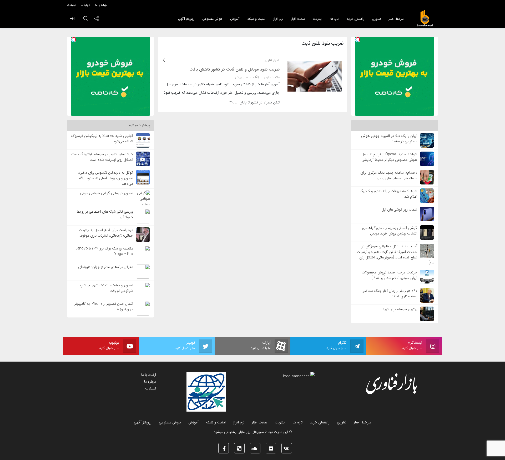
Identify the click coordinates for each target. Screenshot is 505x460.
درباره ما (150, 381)
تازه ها (297, 422)
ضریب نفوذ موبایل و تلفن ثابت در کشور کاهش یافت (234, 69)
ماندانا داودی (271, 77)
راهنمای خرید (320, 422)
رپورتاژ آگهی (143, 422)
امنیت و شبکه (216, 422)
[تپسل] (357, 39)
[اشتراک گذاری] (96, 19)
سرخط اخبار (362, 422)
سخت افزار (259, 422)
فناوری (341, 422)
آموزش (193, 422)
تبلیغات (150, 388)
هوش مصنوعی (170, 422)
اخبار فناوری (271, 60)
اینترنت (280, 422)
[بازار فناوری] (425, 18)
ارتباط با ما (148, 375)
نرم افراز (238, 422)
